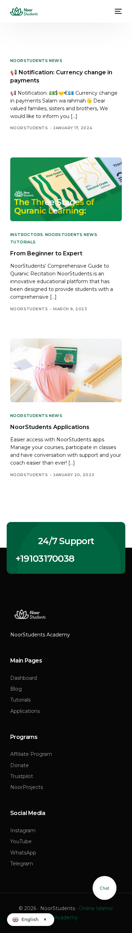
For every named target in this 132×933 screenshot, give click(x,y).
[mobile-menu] (117, 11)
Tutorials (23, 242)
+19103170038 (45, 558)
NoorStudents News (36, 61)
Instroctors (26, 235)
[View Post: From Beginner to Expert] (66, 189)
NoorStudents (29, 127)
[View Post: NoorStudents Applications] (66, 370)
